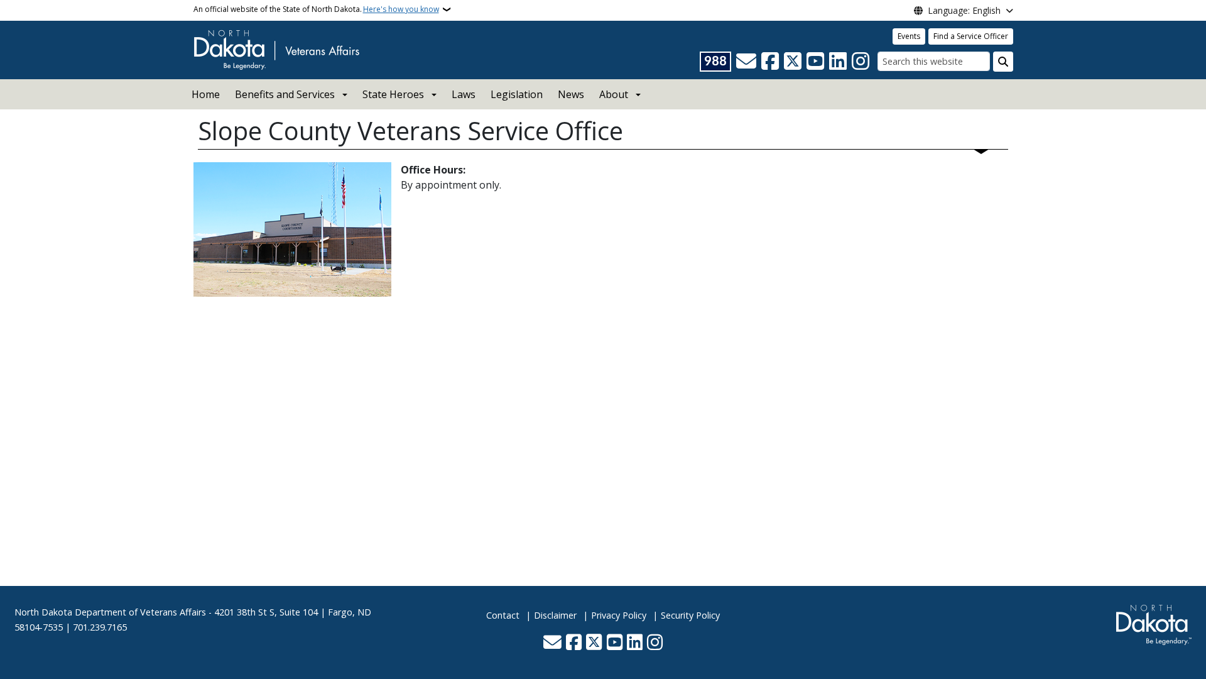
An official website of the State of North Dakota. (316, 9)
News (571, 94)
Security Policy (690, 615)
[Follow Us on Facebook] (770, 61)
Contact (502, 615)
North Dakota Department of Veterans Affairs (110, 612)
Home (206, 94)
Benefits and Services (285, 94)
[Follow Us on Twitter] (792, 61)
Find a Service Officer (970, 36)
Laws (463, 94)
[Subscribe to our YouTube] (815, 61)
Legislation (517, 94)
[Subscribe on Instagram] (860, 61)
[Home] (276, 49)
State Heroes (393, 94)
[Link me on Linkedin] (838, 61)
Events (909, 36)
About (613, 94)
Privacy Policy (618, 615)
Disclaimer (555, 615)
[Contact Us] (746, 61)
